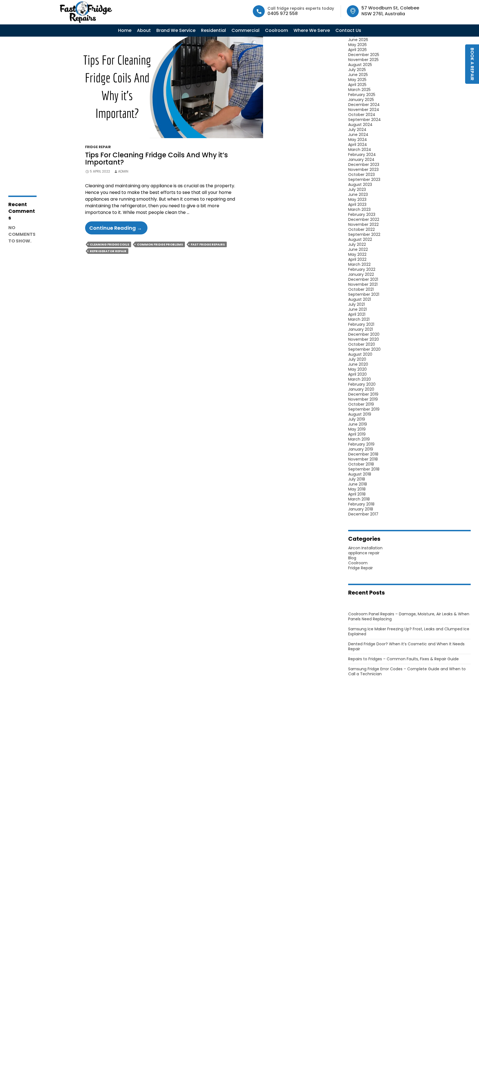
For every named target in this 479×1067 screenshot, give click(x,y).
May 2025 (357, 79)
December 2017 (363, 514)
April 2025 (357, 84)
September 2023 (364, 179)
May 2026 (357, 44)
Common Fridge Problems (160, 244)
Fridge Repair (98, 147)
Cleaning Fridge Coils (109, 244)
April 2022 (357, 259)
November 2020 (363, 339)
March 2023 (359, 209)
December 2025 (363, 54)
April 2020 (357, 374)
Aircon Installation (365, 548)
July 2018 (356, 479)
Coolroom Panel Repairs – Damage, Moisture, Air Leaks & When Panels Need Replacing (408, 616)
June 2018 (357, 484)
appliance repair (363, 553)
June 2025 (358, 74)
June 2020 (358, 364)
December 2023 (363, 164)
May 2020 (357, 369)
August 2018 (359, 474)
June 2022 (358, 249)
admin (123, 171)
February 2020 (362, 384)
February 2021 (361, 324)
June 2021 (357, 309)
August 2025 (360, 64)
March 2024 (359, 149)
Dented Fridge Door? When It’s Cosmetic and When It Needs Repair (406, 646)
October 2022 (361, 229)
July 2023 (357, 189)
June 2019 (357, 424)
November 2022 (363, 224)
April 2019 (357, 434)
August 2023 (360, 184)
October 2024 (361, 114)
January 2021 (360, 329)
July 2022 (357, 244)
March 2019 (359, 439)
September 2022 (364, 234)
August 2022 (360, 239)
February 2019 (361, 444)
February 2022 (361, 269)
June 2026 (358, 39)
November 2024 (363, 109)
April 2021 (356, 314)
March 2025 (359, 89)
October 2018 (361, 464)
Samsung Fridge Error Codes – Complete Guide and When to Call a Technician (407, 671)
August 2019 (359, 414)
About (144, 30)
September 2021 (363, 294)
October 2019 (361, 404)
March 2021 (359, 319)
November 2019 (363, 399)
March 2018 (359, 499)
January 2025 (361, 99)
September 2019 (363, 409)
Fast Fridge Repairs (208, 244)
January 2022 (361, 274)
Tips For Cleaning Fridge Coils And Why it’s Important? (156, 158)
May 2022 (357, 254)
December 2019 (363, 394)
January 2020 (361, 389)
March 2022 (359, 264)
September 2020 (364, 349)
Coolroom (276, 30)
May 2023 (357, 199)
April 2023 (357, 204)
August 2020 (360, 354)
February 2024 (362, 154)
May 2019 (357, 429)
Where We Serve (312, 30)
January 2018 (360, 509)
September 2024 (364, 119)
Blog (352, 558)
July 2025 (357, 69)
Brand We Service (175, 30)
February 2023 (361, 214)
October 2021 (361, 289)
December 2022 (363, 219)
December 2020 (363, 334)
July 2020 (357, 359)
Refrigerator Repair (108, 251)
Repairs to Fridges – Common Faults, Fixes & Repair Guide (403, 659)
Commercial (245, 30)
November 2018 (363, 459)
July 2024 (357, 129)
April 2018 (357, 494)
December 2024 (364, 104)
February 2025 (361, 94)
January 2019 (360, 449)
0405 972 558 (282, 13)
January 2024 (361, 159)
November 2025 (363, 59)
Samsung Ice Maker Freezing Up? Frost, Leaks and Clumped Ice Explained (408, 631)
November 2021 (363, 284)
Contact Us (348, 30)
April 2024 (357, 144)
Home (124, 30)
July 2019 (356, 419)
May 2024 (357, 139)
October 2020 (361, 344)
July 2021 (356, 304)
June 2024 (358, 134)
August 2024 (360, 124)
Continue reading (118, 229)
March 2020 (359, 379)
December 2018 (363, 454)
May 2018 (357, 489)
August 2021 (359, 299)
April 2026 (357, 49)
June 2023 (358, 194)
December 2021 (363, 279)
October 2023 (361, 174)
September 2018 (363, 469)
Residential (213, 30)
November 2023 (363, 169)
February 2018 (361, 504)
